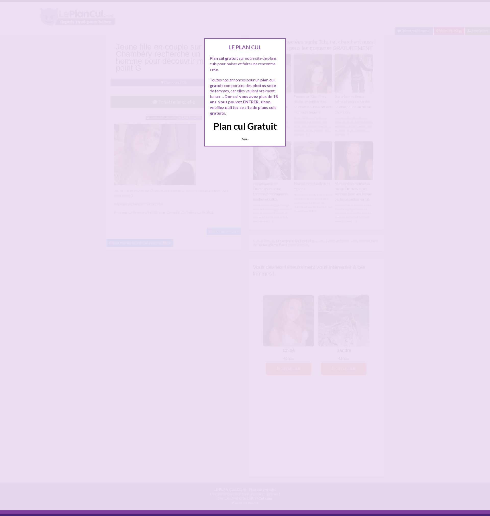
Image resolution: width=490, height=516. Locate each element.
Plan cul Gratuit (245, 126)
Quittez (245, 139)
